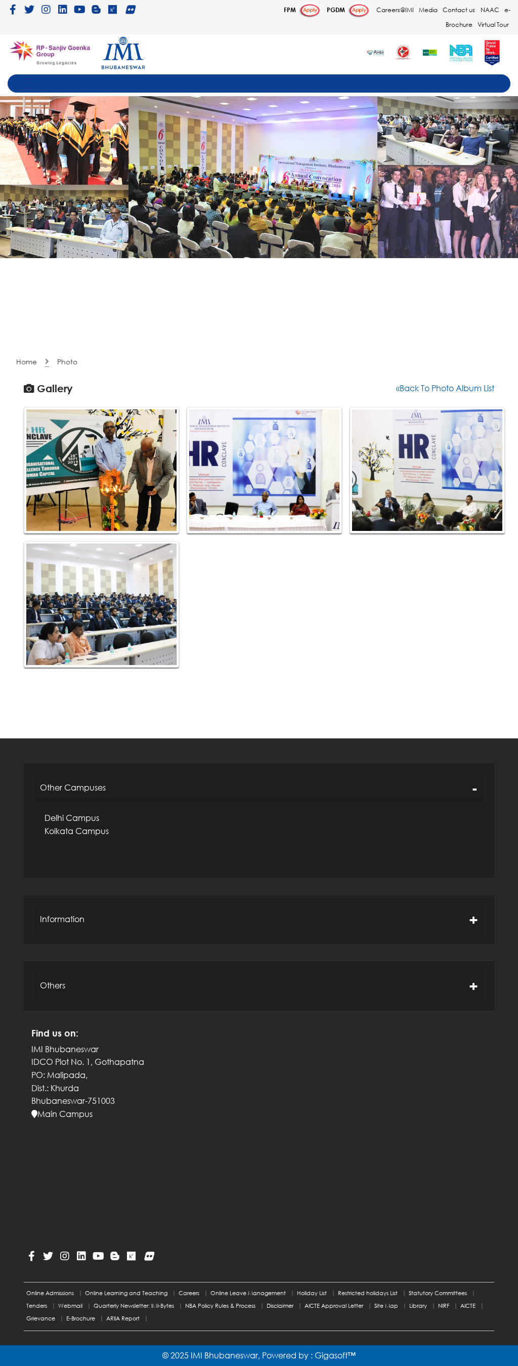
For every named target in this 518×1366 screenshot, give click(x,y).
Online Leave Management (248, 1293)
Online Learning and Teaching (126, 1293)
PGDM (337, 10)
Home (26, 361)
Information (62, 919)
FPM (290, 10)
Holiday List (312, 1293)
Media (428, 10)
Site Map (386, 1305)
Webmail (70, 1305)
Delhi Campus (72, 818)
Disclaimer (280, 1305)
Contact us (459, 10)
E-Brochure (80, 1318)
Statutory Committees (438, 1293)
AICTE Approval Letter (334, 1305)
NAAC (490, 10)
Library (418, 1305)
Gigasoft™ (335, 1355)
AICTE (468, 1305)
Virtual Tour (493, 24)
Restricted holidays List (368, 1293)
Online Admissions (50, 1293)
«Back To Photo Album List (445, 388)
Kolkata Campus (77, 831)
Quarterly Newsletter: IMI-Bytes (134, 1305)
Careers (189, 1293)
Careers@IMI (395, 10)
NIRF (443, 1305)
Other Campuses (73, 787)
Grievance (40, 1318)
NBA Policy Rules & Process (220, 1305)
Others (52, 985)
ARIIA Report (123, 1318)
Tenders (36, 1305)
